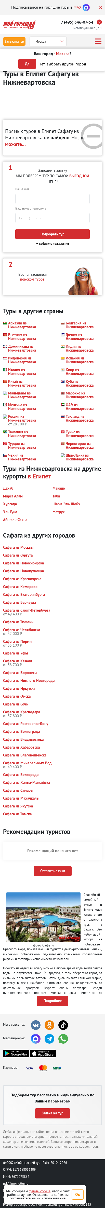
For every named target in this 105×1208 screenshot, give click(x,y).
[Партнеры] (45, 1068)
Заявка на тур (14, 41)
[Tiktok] (63, 1025)
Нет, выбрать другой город (62, 63)
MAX (77, 7)
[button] (19, 325)
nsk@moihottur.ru (15, 1183)
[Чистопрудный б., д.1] (100, 22)
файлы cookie (39, 1191)
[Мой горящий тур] (19, 24)
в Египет (39, 476)
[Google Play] (16, 1053)
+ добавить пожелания (52, 243)
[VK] (36, 1025)
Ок (77, 1194)
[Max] (86, 7)
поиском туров (32, 279)
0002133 (84, 1204)
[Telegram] (49, 1039)
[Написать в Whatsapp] (63, 1039)
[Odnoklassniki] (49, 1025)
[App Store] (43, 1053)
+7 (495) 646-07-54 (76, 22)
